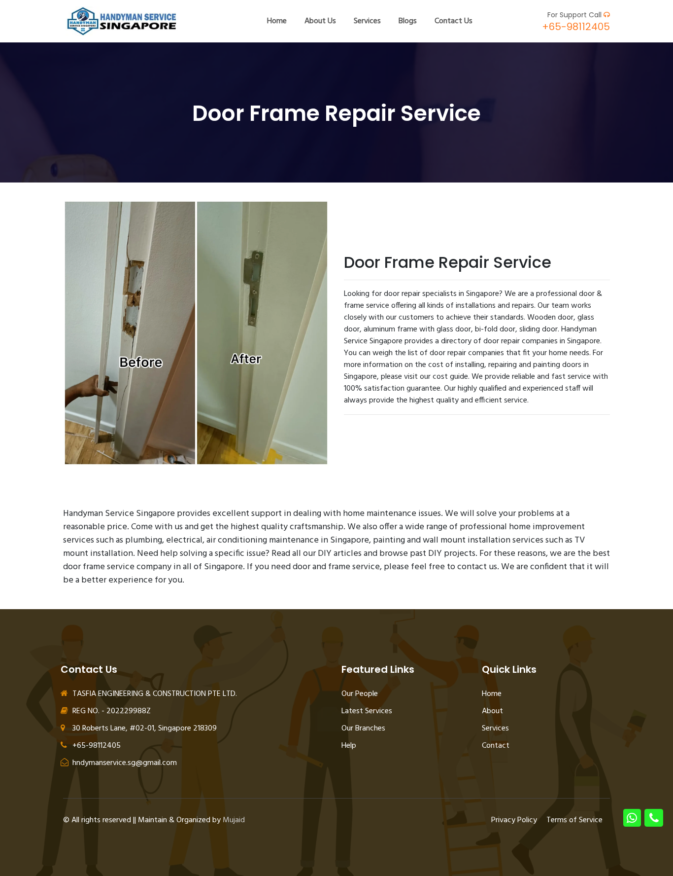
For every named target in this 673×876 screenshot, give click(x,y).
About (492, 711)
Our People (359, 694)
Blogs (408, 21)
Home (277, 21)
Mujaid (234, 820)
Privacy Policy (514, 820)
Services (367, 21)
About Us (320, 21)
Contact (495, 745)
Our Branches (363, 728)
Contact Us (453, 21)
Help (348, 745)
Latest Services (366, 711)
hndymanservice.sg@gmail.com (123, 763)
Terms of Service (574, 820)
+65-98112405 (576, 27)
